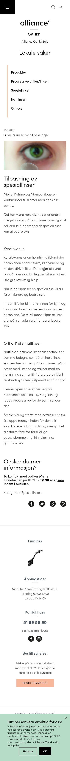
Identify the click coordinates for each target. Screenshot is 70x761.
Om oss (16, 108)
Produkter (18, 72)
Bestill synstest (35, 683)
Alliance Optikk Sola (35, 41)
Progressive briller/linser (29, 81)
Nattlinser (18, 99)
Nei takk (28, 751)
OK (45, 751)
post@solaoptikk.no (35, 630)
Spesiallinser (20, 90)
